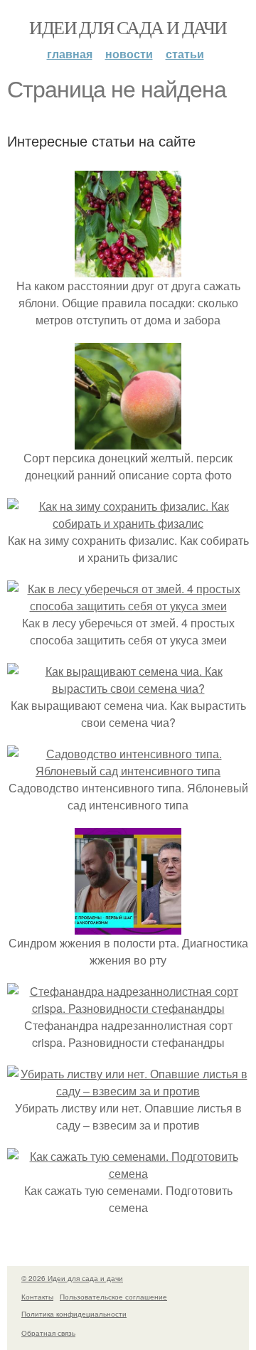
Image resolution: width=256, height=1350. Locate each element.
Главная (69, 54)
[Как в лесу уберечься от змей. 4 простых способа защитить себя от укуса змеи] (128, 605)
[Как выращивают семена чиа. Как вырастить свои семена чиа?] (128, 688)
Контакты (37, 1297)
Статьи (185, 54)
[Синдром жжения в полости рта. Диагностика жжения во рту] (128, 926)
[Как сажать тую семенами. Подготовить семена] (128, 1173)
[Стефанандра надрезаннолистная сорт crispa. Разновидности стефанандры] (128, 1008)
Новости (129, 54)
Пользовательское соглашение (113, 1297)
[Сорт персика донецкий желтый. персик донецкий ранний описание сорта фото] (128, 440)
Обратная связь (48, 1333)
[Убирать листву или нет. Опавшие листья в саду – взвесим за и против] (128, 1091)
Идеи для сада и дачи (127, 27)
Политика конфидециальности (74, 1314)
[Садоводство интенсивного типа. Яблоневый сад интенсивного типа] (128, 770)
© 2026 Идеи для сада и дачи (72, 1278)
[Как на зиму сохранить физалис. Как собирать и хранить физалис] (128, 523)
